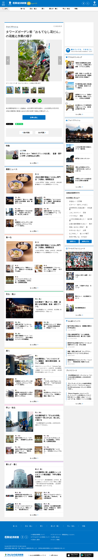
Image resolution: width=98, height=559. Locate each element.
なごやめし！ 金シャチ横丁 (79, 233)
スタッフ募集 (56, 539)
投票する (73, 241)
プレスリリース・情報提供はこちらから (63, 534)
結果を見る (85, 241)
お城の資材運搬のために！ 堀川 (80, 224)
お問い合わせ (56, 537)
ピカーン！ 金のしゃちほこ (78, 204)
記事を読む (34, 117)
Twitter (87, 3)
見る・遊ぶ (33, 9)
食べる (23, 9)
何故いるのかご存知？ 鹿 (78, 227)
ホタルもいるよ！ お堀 (77, 230)
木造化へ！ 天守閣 (75, 201)
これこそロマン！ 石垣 (77, 212)
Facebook (83, 3)
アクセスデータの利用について (41, 537)
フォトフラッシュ (12, 27)
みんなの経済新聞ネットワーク (13, 555)
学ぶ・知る (66, 9)
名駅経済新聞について (38, 534)
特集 (76, 9)
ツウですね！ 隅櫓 (76, 216)
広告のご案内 (36, 539)
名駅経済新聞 (17, 3)
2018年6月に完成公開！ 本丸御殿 (80, 208)
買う (43, 9)
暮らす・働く (53, 9)
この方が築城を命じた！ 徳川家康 (80, 219)
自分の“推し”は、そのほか (78, 237)
